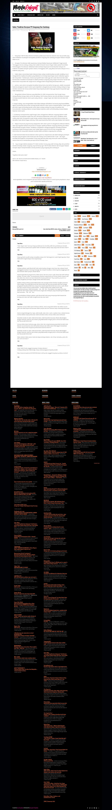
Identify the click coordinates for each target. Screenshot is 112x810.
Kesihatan (76, 236)
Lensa (85, 259)
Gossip (76, 203)
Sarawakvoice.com (48, 665)
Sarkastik (77, 206)
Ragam (90, 247)
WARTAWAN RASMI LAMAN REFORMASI (23, 455)
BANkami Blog (77, 451)
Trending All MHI (48, 737)
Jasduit (45, 583)
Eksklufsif (77, 200)
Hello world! (17, 587)
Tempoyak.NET (47, 641)
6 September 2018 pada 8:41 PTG (64, 243)
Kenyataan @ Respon (78, 224)
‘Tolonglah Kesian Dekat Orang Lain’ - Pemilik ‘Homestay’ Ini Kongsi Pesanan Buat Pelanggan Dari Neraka (55, 465)
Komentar (84, 216)
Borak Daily (47, 439)
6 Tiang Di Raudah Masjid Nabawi (87, 112)
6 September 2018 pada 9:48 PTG (63, 254)
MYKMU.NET (76, 417)
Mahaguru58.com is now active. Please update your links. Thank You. (25, 647)
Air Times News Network (50, 451)
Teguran (86, 250)
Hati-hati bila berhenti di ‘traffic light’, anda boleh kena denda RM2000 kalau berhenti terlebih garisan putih (25, 445)
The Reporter (47, 689)
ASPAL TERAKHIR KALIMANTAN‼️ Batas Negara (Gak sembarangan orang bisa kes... (25, 548)
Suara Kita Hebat (18, 602)
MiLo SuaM (17, 657)
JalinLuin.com (47, 406)
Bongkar (76, 198)
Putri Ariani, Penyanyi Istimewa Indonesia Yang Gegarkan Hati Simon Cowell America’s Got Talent (55, 679)
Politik (75, 222)
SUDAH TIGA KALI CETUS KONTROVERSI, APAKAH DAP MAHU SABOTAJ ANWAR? (25, 513)
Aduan (75, 264)
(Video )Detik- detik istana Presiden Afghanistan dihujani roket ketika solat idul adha (55, 771)
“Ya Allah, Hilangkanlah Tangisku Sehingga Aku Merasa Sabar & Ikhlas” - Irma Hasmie (55, 476)
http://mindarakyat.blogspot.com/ (41, 171)
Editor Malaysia (48, 630)
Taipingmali (17, 546)
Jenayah (84, 230)
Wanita (75, 256)
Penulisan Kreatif (87, 262)
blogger (57, 235)
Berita (75, 216)
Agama (75, 242)
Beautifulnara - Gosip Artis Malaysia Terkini (55, 475)
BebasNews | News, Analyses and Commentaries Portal (52, 796)
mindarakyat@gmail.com (78, 61)
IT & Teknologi (77, 250)
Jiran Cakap (47, 782)
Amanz (45, 487)
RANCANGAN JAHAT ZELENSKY (21, 567)
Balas (18, 250)
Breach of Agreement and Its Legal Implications (55, 666)
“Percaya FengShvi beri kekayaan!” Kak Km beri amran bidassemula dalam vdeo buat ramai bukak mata (26, 525)
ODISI (45, 676)
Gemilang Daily (47, 513)
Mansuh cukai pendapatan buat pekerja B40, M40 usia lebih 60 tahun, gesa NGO (25, 493)
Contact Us (22, 1)
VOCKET (46, 462)
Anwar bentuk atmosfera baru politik (23, 482)
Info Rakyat (17, 442)
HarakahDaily (76, 406)
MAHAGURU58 (17, 645)
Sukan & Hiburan (77, 244)
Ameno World (17, 592)
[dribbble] (94, 1)
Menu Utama (21, 15)
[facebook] (90, 1)
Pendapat (76, 227)
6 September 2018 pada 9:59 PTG (63, 265)
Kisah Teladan (77, 262)
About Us (17, 1)
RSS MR (48, 15)
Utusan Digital (47, 525)
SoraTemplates (20, 807)
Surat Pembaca (85, 219)
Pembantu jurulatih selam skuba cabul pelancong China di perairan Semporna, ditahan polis (55, 691)
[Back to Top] (99, 808)
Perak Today (17, 585)
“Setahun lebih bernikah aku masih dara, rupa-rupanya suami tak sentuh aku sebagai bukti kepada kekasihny (55, 515)
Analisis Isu (84, 222)
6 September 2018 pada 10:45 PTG (63, 303)
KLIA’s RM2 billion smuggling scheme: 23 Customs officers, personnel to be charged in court (25, 408)
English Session (77, 253)
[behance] (99, 1)
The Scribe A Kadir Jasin (20, 504)
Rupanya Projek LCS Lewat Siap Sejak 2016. (24, 594)
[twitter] (92, 1)
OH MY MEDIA (47, 537)
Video (89, 224)
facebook (68, 235)
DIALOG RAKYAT (18, 615)
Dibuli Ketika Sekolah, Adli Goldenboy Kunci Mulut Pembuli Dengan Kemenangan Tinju (54, 502)
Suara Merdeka (47, 428)
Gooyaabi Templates (34, 807)
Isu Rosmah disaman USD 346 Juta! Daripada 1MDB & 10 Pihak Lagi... (84, 452)
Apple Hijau (47, 769)
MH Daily (16, 431)
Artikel (75, 219)
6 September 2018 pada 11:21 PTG (63, 345)
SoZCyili (46, 748)
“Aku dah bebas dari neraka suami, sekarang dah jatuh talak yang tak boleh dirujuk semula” (26, 420)
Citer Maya (17, 522)
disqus (62, 235)
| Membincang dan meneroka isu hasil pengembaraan (23, 633)
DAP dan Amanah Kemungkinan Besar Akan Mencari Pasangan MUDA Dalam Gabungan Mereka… (24, 605)
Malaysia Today (77, 428)
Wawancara (90, 256)
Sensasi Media (17, 535)
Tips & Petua (76, 259)
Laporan (75, 239)
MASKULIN (46, 500)
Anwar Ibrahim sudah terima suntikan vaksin (25, 658)
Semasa (33, 30)
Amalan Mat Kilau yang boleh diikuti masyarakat (55, 703)
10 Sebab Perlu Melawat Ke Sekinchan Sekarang (55, 573)
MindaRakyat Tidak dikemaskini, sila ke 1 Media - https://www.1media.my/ (89, 139)
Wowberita (46, 609)
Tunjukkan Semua (97, 463)
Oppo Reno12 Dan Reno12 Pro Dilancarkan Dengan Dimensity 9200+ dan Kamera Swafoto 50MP (55, 489)
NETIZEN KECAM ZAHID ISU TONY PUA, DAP (54, 631)
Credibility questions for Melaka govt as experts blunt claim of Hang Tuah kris (55, 562)
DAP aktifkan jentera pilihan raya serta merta (25, 577)
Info (82, 256)
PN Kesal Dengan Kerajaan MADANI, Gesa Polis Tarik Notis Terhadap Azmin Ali (55, 441)
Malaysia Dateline (18, 418)
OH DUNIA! (46, 572)
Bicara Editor (77, 195)
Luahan (75, 247)
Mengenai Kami (31, 15)
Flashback (87, 253)
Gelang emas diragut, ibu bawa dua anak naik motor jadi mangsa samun (54, 538)
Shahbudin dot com (19, 511)
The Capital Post (48, 713)
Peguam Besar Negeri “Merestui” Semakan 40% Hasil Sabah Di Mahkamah (55, 407)
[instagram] (96, 1)
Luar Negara (85, 227)
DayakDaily (16, 406)
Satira (76, 209)
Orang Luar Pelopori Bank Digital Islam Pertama (25, 506)
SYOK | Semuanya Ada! (49, 801)
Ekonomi (76, 230)
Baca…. (75, 439)
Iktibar (89, 267)
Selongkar (79, 145)
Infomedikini (47, 620)
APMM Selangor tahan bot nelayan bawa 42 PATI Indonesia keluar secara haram (55, 452)
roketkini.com (17, 576)
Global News (47, 724)
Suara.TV (46, 596)
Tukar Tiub (17, 566)
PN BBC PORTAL (48, 759)
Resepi (75, 270)
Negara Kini (17, 626)
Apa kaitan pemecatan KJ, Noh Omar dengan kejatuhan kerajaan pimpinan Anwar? (24, 555)
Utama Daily (47, 702)
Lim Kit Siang (17, 466)
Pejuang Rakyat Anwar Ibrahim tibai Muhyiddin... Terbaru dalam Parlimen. (25, 669)
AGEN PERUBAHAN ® (19, 668)
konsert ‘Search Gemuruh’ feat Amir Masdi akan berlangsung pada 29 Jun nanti (55, 598)
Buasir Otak (47, 549)
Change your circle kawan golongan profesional (55, 551)
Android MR (40, 15)
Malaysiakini (47, 418)
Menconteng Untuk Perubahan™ (22, 553)
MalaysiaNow (47, 561)
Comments (93, 145)
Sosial (83, 242)
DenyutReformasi (18, 492)
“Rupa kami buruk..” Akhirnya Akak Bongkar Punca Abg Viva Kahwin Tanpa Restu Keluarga (55, 726)
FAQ (83, 267)
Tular (84, 239)
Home (13, 1)
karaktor (46, 621)
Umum (84, 236)
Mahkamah (86, 233)
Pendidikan (92, 239)
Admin (53, 15)
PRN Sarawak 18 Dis (48, 761)
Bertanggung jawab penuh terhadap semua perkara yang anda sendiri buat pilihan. (54, 585)
